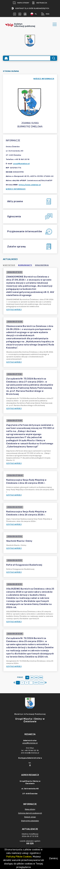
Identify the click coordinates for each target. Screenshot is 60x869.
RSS (47, 14)
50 (36, 678)
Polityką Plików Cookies (19, 856)
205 (36, 683)
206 (41, 683)
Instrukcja (41, 3)
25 (32, 678)
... (31, 683)
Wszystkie (9, 265)
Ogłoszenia (42, 265)
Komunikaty (25, 265)
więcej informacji (43, 79)
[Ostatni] (45, 682)
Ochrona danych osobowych (30, 813)
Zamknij (53, 858)
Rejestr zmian (30, 817)
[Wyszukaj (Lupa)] (53, 58)
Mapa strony (23, 3)
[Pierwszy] (14, 682)
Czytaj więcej (14, 310)
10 (27, 678)
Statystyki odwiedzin (30, 821)
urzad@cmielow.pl (21, 164)
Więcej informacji (16, 189)
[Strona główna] (6, 58)
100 (40, 678)
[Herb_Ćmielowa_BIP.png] (30, 41)
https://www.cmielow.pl (30, 185)
